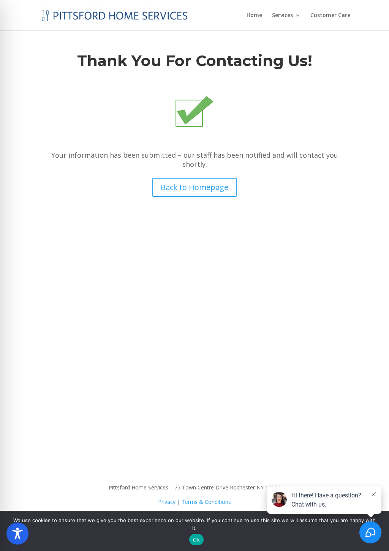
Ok (196, 540)
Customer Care (330, 16)
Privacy (167, 501)
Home (254, 16)
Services (282, 16)
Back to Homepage (194, 187)
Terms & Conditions (206, 501)
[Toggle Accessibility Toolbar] (17, 533)
